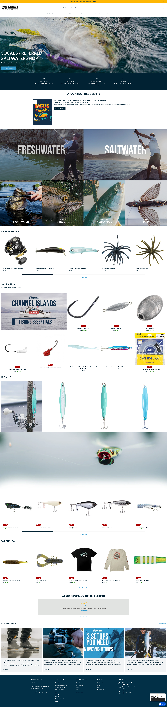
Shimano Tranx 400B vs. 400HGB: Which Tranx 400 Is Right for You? (61, 663)
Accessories (88, 14)
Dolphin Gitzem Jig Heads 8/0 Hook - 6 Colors (50, 368)
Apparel (80, 14)
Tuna (77, 692)
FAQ (98, 690)
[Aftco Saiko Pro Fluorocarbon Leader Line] (150, 350)
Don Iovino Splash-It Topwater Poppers (12, 525)
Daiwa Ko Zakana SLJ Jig (42, 268)
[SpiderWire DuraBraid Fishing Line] (17, 561)
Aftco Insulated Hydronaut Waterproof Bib (46, 581)
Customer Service (101, 685)
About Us (57, 685)
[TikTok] (39, 694)
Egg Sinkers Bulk (150, 329)
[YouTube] (42, 694)
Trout (77, 690)
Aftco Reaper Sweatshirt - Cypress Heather (13, 268)
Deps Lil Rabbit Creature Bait (143, 581)
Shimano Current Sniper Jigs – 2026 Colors (116, 368)
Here (128, 85)
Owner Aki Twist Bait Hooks (83, 329)
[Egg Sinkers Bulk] (150, 309)
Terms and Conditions (60, 701)
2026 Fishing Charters (60, 690)
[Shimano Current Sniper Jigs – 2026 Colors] (116, 350)
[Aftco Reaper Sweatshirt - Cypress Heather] (17, 250)
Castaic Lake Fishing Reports (62, 687)
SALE (48, 14)
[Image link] (42, 154)
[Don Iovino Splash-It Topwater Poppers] (17, 508)
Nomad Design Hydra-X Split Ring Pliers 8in (146, 268)
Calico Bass (79, 685)
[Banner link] (83, 45)
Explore (109, 14)
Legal (56, 703)
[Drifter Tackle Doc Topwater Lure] (50, 508)
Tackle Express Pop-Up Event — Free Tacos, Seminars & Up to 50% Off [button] (80, 100)
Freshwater (62, 14)
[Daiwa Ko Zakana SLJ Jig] (50, 250)
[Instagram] (36, 694)
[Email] (46, 694)
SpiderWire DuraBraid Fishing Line (11, 581)
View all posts (161, 626)
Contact (124, 691)
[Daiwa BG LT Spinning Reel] (83, 250)
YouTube (57, 699)
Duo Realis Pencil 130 (141, 525)
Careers (57, 694)
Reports (116, 14)
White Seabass (79, 694)
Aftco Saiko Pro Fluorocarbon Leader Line (149, 370)
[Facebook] (32, 694)
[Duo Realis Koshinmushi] (83, 508)
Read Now (5, 672)
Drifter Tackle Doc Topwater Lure (44, 525)
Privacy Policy (100, 692)
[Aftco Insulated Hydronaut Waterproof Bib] (50, 561)
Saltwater (71, 14)
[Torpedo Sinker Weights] (116, 309)
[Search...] (103, 8)
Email (33, 685)
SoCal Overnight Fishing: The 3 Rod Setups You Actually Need (101, 663)
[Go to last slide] (3, 1)
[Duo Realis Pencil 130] (150, 508)
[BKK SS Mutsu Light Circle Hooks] (116, 561)
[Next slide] (163, 1)
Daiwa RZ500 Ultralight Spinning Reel (111, 268)
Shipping (99, 687)
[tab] (80, 619)
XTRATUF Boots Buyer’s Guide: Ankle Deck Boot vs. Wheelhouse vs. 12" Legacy (21, 664)
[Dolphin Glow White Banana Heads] (17, 350)
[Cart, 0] (163, 7)
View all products (83, 278)
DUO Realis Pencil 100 (107, 525)
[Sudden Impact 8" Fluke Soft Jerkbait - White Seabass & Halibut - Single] (83, 350)
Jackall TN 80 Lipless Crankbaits (77, 581)
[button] (59, 108)
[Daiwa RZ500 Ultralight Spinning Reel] (116, 250)
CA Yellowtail (79, 687)
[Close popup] (165, 694)
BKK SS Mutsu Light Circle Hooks (110, 581)
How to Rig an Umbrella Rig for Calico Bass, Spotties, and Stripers (143, 663)
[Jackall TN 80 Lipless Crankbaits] (83, 561)
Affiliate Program (59, 692)
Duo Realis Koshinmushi (75, 525)
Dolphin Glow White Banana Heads (17, 370)
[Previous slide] (68, 309)
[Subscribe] (49, 685)
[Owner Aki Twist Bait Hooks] (83, 309)
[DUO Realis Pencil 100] (116, 508)
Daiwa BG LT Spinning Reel (75, 268)
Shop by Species (99, 14)
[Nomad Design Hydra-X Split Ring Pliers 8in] (150, 250)
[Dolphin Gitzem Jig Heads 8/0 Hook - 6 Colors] (50, 349)
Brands (54, 14)
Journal (57, 697)
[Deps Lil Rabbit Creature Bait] (150, 561)
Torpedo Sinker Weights (116, 329)
